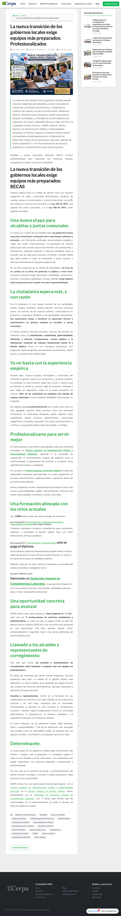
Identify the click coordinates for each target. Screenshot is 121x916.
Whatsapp (96, 897)
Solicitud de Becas (70, 891)
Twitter (95, 891)
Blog (97, 4)
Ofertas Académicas (49, 4)
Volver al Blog (21, 848)
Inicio (23, 4)
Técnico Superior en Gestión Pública (43, 470)
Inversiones (66, 4)
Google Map (97, 894)
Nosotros (33, 4)
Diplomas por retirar (83, 4)
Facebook (96, 888)
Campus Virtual (111, 4)
